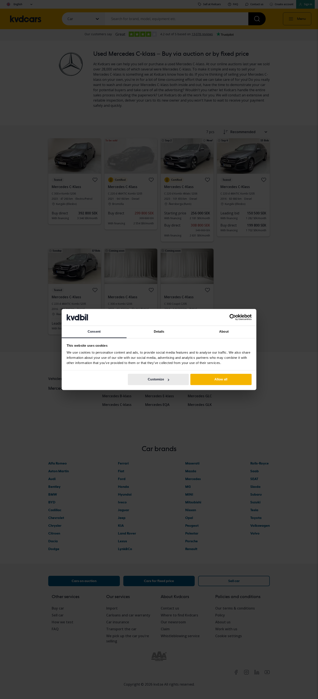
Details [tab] (159, 331)
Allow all (220, 379)
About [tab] (224, 331)
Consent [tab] (94, 331)
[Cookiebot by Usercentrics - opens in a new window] (233, 317)
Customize (156, 379)
